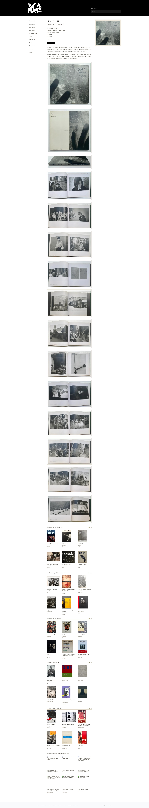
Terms (64, 805)
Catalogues (32, 39)
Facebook (70, 805)
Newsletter (31, 46)
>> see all (89, 527)
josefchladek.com (108, 805)
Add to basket (51, 42)
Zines (30, 36)
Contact (31, 52)
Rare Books (32, 30)
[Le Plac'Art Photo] (35, 8)
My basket (31, 49)
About (55, 805)
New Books (32, 24)
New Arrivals (32, 21)
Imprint (50, 805)
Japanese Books (33, 33)
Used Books (32, 27)
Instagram (76, 805)
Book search (94, 8)
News (30, 42)
